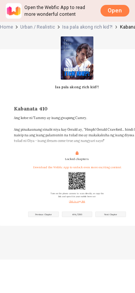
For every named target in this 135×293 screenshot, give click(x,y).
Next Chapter (110, 214)
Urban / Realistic (37, 26)
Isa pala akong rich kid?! (87, 26)
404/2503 (77, 214)
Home (6, 26)
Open (115, 10)
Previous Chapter (43, 214)
